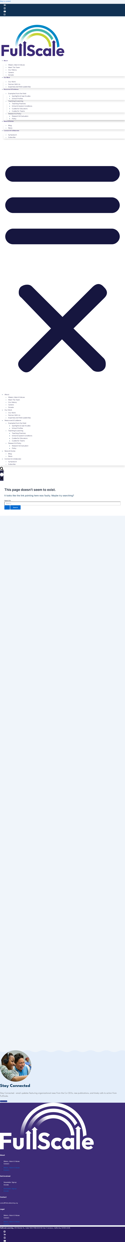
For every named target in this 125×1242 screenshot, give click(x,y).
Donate (11, 75)
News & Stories (9, 121)
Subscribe (12, 137)
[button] (62, 266)
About (6, 60)
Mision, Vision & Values (12, 1161)
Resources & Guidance (11, 89)
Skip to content (5, 1)
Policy (14, 119)
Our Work (7, 77)
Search (2, 471)
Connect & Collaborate (11, 130)
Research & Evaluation (20, 116)
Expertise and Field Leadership (19, 87)
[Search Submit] (7, 507)
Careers (6, 1164)
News (10, 128)
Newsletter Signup (10, 1182)
